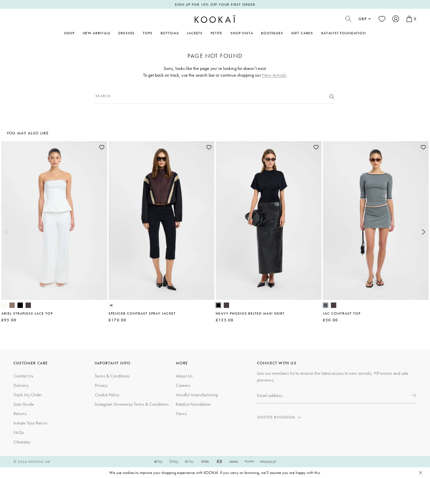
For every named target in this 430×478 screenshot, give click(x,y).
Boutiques (272, 33)
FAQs (18, 432)
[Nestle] (12, 305)
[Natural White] (4, 305)
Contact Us (23, 376)
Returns (20, 413)
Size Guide (23, 404)
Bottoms (170, 33)
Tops (147, 33)
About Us (184, 376)
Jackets (195, 33)
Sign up (413, 395)
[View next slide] (424, 232)
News (181, 413)
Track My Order (27, 395)
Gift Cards (302, 33)
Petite (216, 33)
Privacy (101, 385)
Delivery (21, 385)
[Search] (332, 96)
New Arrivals (97, 33)
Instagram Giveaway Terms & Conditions (132, 404)
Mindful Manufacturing (197, 395)
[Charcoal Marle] (325, 305)
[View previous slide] (6, 232)
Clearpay (21, 442)
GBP (362, 19)
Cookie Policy (107, 395)
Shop (69, 33)
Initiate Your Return (30, 423)
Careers (183, 385)
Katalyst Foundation (343, 33)
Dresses (126, 33)
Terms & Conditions (112, 376)
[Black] (20, 305)
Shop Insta (241, 33)
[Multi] (111, 305)
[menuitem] (97, 33)
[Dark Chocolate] (28, 305)
